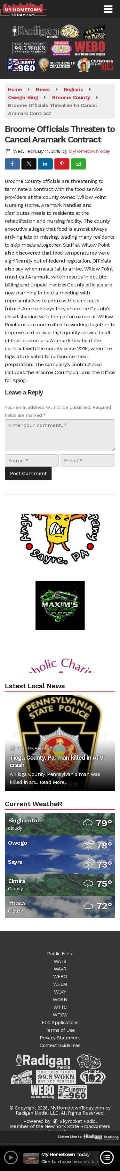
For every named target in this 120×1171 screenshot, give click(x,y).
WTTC (60, 1007)
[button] (108, 9)
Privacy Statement (60, 1038)
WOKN (60, 999)
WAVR (60, 969)
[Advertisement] (60, 518)
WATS (60, 961)
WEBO (60, 976)
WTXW (60, 1015)
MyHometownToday (89, 151)
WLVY (60, 992)
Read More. (53, 782)
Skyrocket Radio (77, 1121)
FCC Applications (60, 1022)
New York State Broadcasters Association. (77, 1129)
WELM (60, 984)
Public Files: (60, 954)
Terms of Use (60, 1030)
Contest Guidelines (60, 1045)
